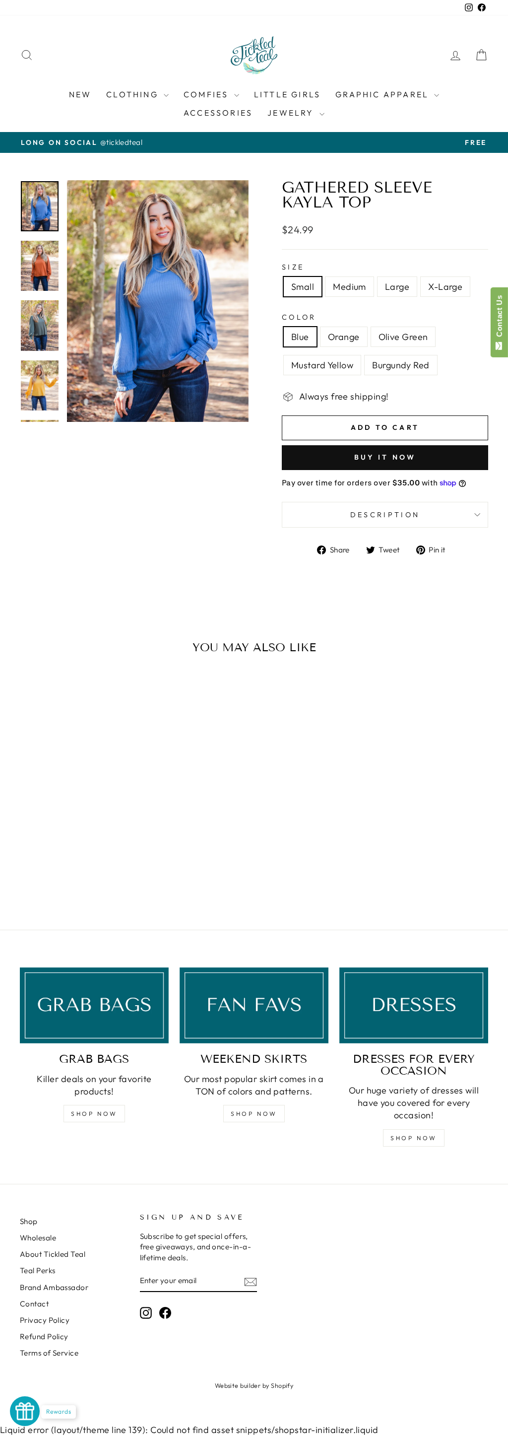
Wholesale (38, 1237)
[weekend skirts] (254, 1005)
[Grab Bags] (94, 1005)
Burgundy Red (400, 365)
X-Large (445, 286)
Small (302, 286)
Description (385, 514)
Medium (349, 286)
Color (299, 317)
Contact (34, 1303)
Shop (29, 1221)
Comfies (208, 94)
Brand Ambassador (54, 1287)
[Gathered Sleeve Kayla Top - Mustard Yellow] (87, 871)
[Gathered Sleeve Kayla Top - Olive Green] (74, 871)
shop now (254, 1113)
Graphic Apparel (383, 94)
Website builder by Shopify (254, 1385)
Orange (344, 336)
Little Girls (287, 94)
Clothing (133, 94)
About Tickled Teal (52, 1254)
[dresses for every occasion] (413, 1005)
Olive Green (403, 336)
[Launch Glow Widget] (25, 1411)
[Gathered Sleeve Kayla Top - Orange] (60, 871)
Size (293, 267)
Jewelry (292, 113)
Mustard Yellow (322, 365)
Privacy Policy (44, 1320)
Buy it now (385, 457)
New (80, 94)
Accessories (218, 113)
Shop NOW (94, 1113)
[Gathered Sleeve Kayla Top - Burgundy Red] (101, 871)
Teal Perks (38, 1270)
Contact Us (499, 318)
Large (397, 286)
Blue (300, 336)
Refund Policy (44, 1336)
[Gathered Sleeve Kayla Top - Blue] (47, 871)
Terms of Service (49, 1353)
